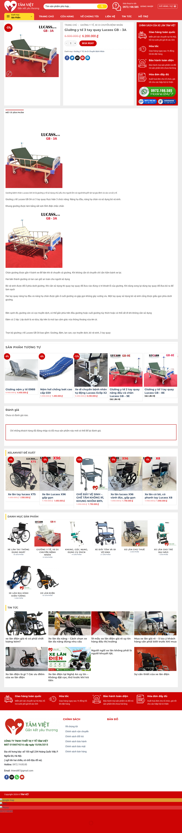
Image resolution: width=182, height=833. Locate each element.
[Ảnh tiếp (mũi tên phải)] (11, 828)
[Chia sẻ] (19, 816)
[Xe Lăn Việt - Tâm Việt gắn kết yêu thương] (21, 6)
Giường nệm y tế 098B (20, 389)
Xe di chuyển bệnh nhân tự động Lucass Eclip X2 (91, 391)
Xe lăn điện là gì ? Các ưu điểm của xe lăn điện (25, 676)
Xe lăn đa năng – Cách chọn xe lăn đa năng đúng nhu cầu (67, 640)
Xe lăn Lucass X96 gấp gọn (54, 496)
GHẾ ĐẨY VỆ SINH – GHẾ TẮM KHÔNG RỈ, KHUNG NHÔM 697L (90, 498)
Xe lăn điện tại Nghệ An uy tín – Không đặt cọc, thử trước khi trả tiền (68, 677)
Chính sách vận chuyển (77, 731)
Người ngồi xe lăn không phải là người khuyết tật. (111, 652)
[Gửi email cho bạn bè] (77, 57)
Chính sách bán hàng (76, 751)
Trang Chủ (46, 16)
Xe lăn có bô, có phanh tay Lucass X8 (158, 496)
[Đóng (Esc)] (28, 816)
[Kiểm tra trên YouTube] (22, 777)
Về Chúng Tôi (89, 16)
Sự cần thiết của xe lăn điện (151, 674)
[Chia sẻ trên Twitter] (72, 57)
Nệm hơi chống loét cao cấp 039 (56, 391)
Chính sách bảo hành (76, 741)
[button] (146, 6)
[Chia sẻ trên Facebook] (67, 57)
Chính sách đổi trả (74, 736)
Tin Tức (127, 16)
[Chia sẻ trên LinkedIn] (87, 57)
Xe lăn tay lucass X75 (22, 494)
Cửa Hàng (67, 16)
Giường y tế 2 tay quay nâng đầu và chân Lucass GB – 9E (125, 393)
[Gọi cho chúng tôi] (17, 777)
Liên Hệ (110, 16)
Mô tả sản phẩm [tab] (15, 112)
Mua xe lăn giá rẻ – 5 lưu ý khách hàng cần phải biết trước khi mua (155, 640)
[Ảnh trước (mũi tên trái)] (3, 828)
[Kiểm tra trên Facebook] (6, 777)
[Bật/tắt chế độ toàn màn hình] (11, 816)
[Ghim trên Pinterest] (82, 57)
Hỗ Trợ (143, 16)
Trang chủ (71, 25)
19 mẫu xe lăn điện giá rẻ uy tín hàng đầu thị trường (111, 640)
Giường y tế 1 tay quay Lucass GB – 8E (159, 391)
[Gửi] (102, 6)
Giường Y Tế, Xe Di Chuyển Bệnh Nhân (101, 25)
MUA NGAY (88, 43)
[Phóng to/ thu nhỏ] (3, 816)
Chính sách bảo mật (75, 746)
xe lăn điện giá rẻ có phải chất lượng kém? (25, 640)
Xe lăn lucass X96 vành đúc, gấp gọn (123, 496)
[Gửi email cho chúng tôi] (11, 777)
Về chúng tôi (71, 726)
